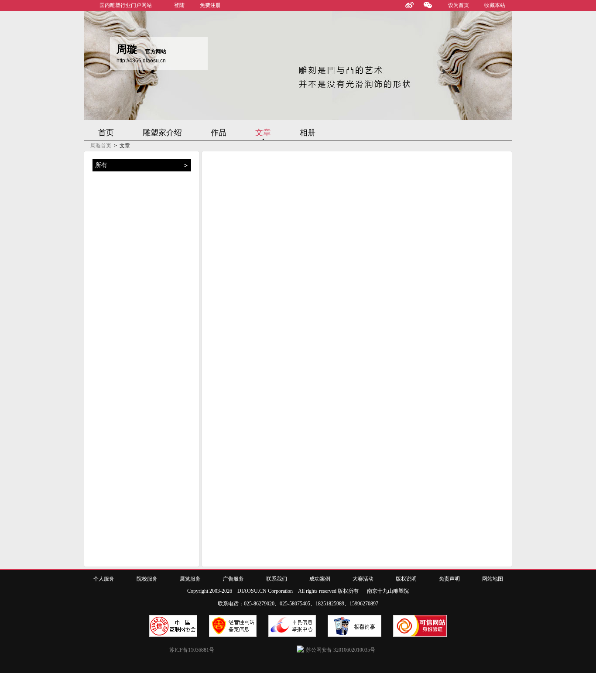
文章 (263, 132)
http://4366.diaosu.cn (141, 61)
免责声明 (449, 579)
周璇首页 (100, 146)
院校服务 (147, 579)
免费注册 (210, 5)
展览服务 (190, 579)
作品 (218, 132)
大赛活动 (363, 579)
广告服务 (233, 579)
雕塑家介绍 (162, 132)
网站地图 (492, 579)
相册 (307, 132)
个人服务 (103, 579)
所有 (101, 165)
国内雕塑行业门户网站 (125, 5)
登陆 (179, 5)
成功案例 (319, 579)
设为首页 (458, 5)
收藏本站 (494, 5)
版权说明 (406, 579)
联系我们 (276, 579)
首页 (106, 132)
